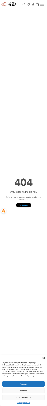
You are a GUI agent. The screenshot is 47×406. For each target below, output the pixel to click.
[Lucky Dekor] (4, 4)
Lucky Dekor (12, 4)
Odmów (23, 391)
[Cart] (37, 4)
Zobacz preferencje (23, 397)
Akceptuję (23, 384)
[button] (43, 358)
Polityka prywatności (23, 403)
